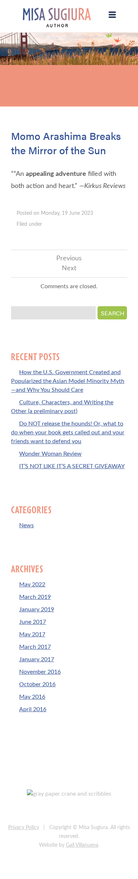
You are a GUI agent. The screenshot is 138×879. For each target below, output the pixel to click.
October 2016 (37, 684)
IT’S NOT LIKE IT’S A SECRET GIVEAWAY (72, 466)
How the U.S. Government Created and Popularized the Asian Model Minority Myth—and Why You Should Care (67, 381)
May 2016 (32, 697)
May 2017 (32, 634)
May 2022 (32, 584)
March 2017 (35, 647)
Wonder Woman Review (50, 454)
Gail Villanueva (82, 845)
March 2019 (35, 597)
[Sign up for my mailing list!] (92, 811)
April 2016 (32, 709)
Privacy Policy (23, 827)
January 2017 (36, 659)
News (26, 525)
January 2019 (36, 609)
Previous (69, 258)
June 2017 (32, 622)
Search (112, 313)
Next (69, 268)
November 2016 (40, 672)
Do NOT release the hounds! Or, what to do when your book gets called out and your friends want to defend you (67, 432)
